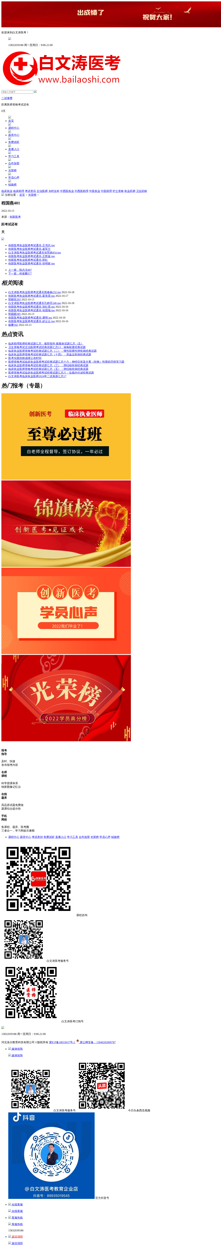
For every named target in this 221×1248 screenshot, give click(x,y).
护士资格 (118, 191)
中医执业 (94, 191)
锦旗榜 (12, 184)
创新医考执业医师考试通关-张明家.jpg (31, 263)
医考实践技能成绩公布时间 (24, 358)
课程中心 (13, 127)
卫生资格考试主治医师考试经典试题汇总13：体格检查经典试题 (47, 347)
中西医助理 (81, 191)
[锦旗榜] (66, 566)
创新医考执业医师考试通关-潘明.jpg (30, 317)
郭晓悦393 (14, 299)
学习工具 (13, 156)
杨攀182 (13, 324)
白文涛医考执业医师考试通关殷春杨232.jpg (34, 292)
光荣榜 (12, 170)
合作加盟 (13, 163)
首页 (11, 120)
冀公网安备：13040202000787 (97, 1042)
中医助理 (106, 191)
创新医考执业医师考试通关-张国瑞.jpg (31, 310)
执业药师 (129, 191)
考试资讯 (30, 191)
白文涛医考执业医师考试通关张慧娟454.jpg (34, 252)
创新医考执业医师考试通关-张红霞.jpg (31, 306)
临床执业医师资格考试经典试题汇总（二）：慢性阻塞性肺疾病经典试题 (52, 350)
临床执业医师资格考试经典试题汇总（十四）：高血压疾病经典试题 (49, 354)
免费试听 (13, 142)
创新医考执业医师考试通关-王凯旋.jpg (31, 256)
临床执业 (6, 191)
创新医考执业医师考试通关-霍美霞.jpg (31, 295)
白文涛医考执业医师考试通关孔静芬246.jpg (34, 303)
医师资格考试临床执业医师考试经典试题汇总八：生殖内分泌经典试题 (51, 372)
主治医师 (42, 191)
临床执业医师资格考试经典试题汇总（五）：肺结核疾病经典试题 (48, 369)
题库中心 (13, 135)
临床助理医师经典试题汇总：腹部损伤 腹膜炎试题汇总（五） (46, 343)
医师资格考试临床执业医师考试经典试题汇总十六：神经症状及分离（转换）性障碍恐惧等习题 (66, 361)
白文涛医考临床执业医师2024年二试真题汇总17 (37, 376)
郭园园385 (14, 314)
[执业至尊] (66, 478)
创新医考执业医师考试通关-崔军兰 (29, 248)
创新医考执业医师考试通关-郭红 (28, 259)
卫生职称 (141, 191)
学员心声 (13, 177)
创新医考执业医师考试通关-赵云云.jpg (31, 321)
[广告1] (66, 740)
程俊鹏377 (20, 273)
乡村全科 (53, 191)
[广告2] (66, 653)
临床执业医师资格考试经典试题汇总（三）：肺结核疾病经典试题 (48, 365)
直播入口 (13, 149)
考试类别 (37, 837)
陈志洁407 (20, 269)
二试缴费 (6, 98)
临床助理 (18, 191)
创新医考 (15, 216)
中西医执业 (67, 191)
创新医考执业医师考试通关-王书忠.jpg (31, 245)
